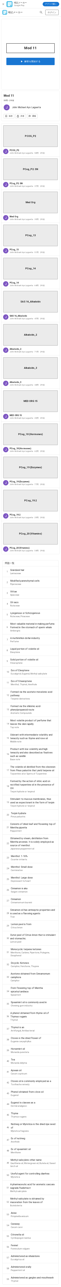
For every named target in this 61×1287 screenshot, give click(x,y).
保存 (11, 116)
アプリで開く (51, 4)
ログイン (52, 12)
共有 (22, 116)
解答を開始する (32, 61)
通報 (34, 116)
